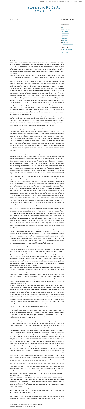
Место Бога (64, 40)
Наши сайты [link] (61, 1)
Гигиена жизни (65, 35)
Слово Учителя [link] (42, 1)
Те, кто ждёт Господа (66, 52)
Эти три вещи (65, 42)
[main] (42, 9)
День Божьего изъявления (67, 44)
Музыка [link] (68, 1)
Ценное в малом (65, 33)
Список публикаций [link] (52, 1)
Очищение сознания (66, 27)
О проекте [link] (75, 1)
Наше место (64, 25)
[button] (83, 1)
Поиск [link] (80, 1)
